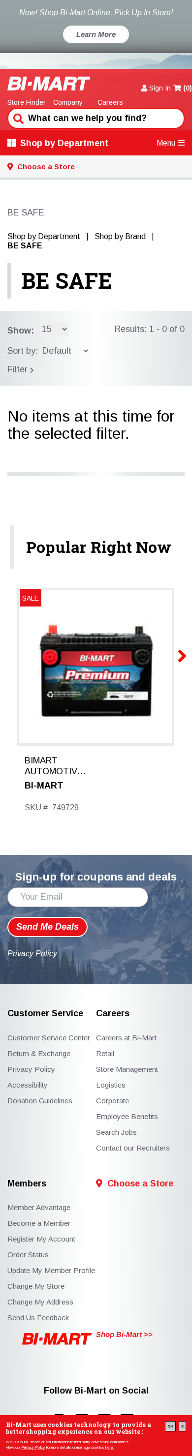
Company (68, 102)
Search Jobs (116, 1132)
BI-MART (44, 785)
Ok (170, 1426)
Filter (18, 369)
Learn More (96, 34)
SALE (30, 598)
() (187, 88)
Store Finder (26, 102)
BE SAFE (66, 280)
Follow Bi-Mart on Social (96, 1390)
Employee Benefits (127, 1116)
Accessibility (27, 1085)
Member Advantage (38, 1207)
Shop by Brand (120, 236)
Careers (110, 102)
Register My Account (41, 1239)
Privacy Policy (33, 1447)
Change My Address (40, 1302)
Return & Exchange (38, 1053)
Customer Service (45, 1013)
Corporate (112, 1100)
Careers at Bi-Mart (126, 1037)
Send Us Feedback (38, 1317)
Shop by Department (64, 143)
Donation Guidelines (39, 1100)
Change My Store (35, 1286)
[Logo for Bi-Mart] (49, 83)
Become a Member (38, 1223)
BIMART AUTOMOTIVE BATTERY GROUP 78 (54, 766)
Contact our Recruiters (133, 1148)
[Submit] (17, 117)
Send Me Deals (47, 927)
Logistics (111, 1085)
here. (109, 1447)
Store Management (127, 1069)
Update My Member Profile (51, 1270)
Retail (105, 1053)
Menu (166, 143)
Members (26, 1183)
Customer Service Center (48, 1037)
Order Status (28, 1254)
